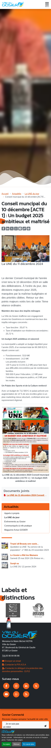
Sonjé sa (14, 563)
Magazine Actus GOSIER (16, 530)
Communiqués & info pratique (18, 526)
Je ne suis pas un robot (11, 725)
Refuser (16, 744)
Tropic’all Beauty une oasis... (24, 544)
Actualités (16, 194)
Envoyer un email (12, 661)
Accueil (5, 194)
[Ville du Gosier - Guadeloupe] (20, 634)
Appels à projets (11, 513)
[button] (28, 229)
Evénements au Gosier (15, 521)
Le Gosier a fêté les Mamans (24, 555)
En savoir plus (28, 744)
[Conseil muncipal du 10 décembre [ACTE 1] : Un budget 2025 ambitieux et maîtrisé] (25, 248)
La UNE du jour (32, 194)
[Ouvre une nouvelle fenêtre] (6, 686)
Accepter (6, 744)
